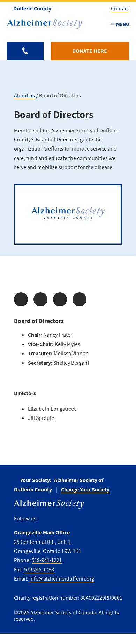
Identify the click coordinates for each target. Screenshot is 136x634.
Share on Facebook (21, 299)
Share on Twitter (40, 299)
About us (24, 95)
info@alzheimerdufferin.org (61, 578)
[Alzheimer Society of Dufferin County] (44, 24)
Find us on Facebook (45, 519)
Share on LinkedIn (60, 299)
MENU (122, 24)
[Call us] (25, 51)
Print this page (79, 299)
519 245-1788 (39, 569)
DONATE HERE (89, 50)
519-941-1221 (47, 560)
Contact (120, 8)
